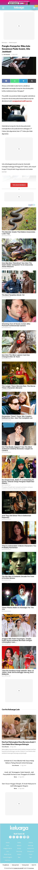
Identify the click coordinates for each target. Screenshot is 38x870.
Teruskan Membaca (19, 185)
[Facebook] (10, 837)
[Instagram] (14, 837)
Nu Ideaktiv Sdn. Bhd (18, 868)
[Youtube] (24, 837)
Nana (15, 777)
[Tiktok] (21, 837)
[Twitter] (17, 837)
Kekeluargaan (13, 42)
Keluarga (4, 42)
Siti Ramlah (7, 54)
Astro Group (31, 868)
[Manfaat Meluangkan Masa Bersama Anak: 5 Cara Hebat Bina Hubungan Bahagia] (19, 727)
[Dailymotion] (28, 837)
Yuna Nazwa (5, 746)
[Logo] (19, 7)
